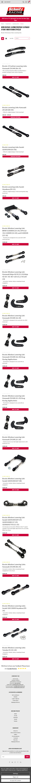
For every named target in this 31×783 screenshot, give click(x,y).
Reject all (15, 777)
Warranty (15, 739)
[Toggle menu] (2, 3)
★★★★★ (22, 668)
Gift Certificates (15, 695)
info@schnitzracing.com (19, 687)
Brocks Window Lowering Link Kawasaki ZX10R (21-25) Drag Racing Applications (13, 398)
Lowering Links (15, 23)
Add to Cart (15, 77)
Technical (15, 738)
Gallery (15, 734)
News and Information (15, 732)
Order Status (15, 700)
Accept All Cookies (15, 780)
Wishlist (15, 696)
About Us (15, 730)
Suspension (8, 23)
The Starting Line (15, 736)
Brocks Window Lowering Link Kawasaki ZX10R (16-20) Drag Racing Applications (13, 357)
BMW (15, 713)
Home (2, 23)
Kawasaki (16, 717)
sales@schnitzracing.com (17, 684)
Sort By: (11, 38)
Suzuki (15, 719)
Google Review (12, 668)
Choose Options (15, 117)
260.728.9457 (7, 2)
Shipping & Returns (15, 702)
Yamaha (15, 721)
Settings (15, 773)
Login (13, 698)
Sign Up (17, 698)
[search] (23, 2)
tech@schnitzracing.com (19, 686)
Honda (15, 715)
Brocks (22, 23)
